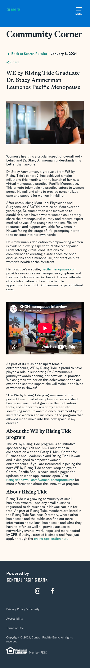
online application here (51, 538)
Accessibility (14, 618)
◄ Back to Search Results (26, 54)
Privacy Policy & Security (23, 609)
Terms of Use (15, 628)
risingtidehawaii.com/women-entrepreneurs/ (40, 480)
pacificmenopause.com (59, 269)
